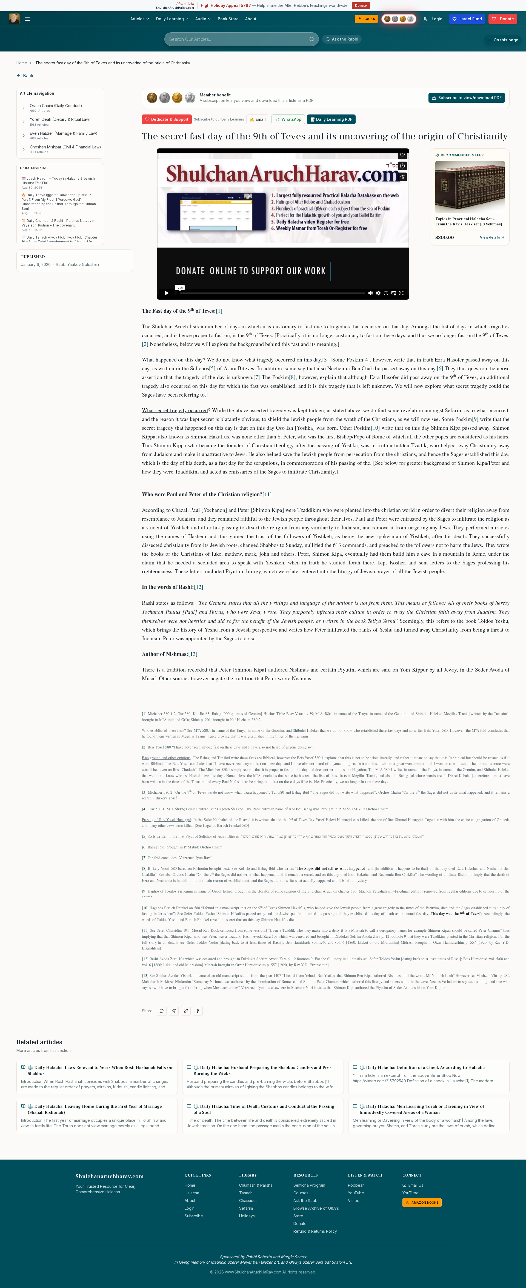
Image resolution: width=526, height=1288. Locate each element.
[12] (198, 586)
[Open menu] (27, 19)
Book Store (228, 18)
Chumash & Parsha (256, 1185)
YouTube (356, 1193)
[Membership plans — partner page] (398, 19)
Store (298, 1216)
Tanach (246, 1193)
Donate (361, 5)
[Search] (312, 39)
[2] (145, 344)
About (250, 18)
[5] (212, 368)
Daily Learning (170, 18)
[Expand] (24, 108)
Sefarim (246, 1208)
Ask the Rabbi (305, 1200)
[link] (112, 63)
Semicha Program (309, 1185)
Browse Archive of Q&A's (316, 1208)
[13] (193, 654)
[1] (219, 310)
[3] (325, 359)
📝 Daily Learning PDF (331, 119)
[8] (292, 377)
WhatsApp (291, 119)
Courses (300, 1193)
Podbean (356, 1185)
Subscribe (194, 1216)
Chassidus (248, 1200)
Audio (200, 18)
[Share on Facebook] (198, 1011)
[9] (475, 419)
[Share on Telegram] (174, 1011)
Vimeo (353, 1200)
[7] (256, 377)
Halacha (192, 1193)
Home (21, 63)
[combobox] (241, 39)
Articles (137, 18)
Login (190, 1208)
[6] (440, 368)
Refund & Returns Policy (315, 1231)
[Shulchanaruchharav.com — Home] (14, 18)
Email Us (415, 1185)
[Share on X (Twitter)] (186, 1011)
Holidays (247, 1216)
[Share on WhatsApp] (162, 1011)
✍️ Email (258, 119)
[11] (267, 494)
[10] (375, 427)
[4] (366, 359)
